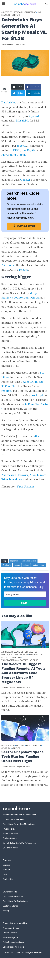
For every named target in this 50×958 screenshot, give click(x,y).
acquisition (14, 561)
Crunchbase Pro (10, 891)
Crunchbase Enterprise (13, 896)
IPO (17, 745)
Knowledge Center (11, 927)
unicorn (26, 565)
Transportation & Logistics (14, 660)
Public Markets (33, 745)
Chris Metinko (7, 44)
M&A (39, 12)
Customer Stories (10, 905)
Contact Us (7, 879)
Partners (6, 869)
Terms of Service (10, 833)
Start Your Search (26, 226)
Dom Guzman (25, 486)
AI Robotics (6, 12)
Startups (5, 15)
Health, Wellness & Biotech (14, 655)
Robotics (5, 657)
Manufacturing (36, 655)
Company (7, 860)
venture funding (38, 565)
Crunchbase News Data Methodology (19, 824)
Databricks (7, 565)
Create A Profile (10, 932)
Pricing (6, 910)
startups (17, 565)
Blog (5, 874)
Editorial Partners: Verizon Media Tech (19, 814)
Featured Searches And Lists (15, 923)
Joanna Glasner (8, 687)
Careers (6, 864)
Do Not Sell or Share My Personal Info (19, 843)
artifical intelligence (29, 561)
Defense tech (31, 652)
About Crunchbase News (14, 819)
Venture (16, 15)
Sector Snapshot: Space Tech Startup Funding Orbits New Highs (22, 756)
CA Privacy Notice (10, 847)
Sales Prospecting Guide (13, 942)
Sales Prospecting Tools (13, 946)
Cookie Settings (10, 838)
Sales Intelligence (10, 937)
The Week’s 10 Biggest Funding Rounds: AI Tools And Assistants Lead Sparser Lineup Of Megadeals (23, 673)
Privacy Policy (9, 828)
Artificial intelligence (25, 12)
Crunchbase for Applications (15, 901)
